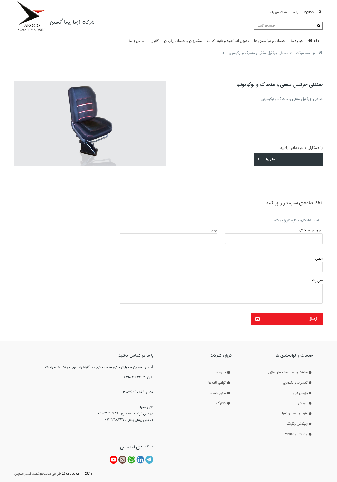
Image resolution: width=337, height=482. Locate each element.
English (308, 12)
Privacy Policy (296, 434)
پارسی (294, 12)
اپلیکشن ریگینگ (297, 424)
